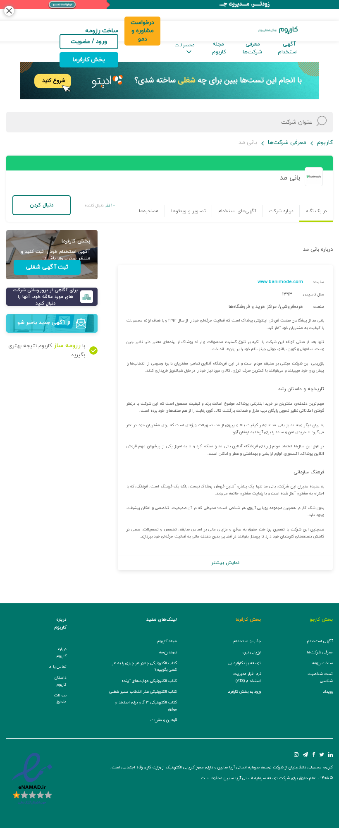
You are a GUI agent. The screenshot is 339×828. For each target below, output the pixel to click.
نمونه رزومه (168, 652)
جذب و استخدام (247, 641)
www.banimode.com (280, 281)
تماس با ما (57, 667)
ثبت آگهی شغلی (47, 267)
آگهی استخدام (288, 48)
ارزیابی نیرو (252, 652)
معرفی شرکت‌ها (252, 48)
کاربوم (325, 142)
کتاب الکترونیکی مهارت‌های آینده (149, 681)
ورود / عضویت (89, 42)
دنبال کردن (41, 205)
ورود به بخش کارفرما (244, 691)
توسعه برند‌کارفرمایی (244, 663)
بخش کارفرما (89, 60)
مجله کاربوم (219, 48)
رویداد (328, 691)
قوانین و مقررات (163, 720)
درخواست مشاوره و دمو (142, 31)
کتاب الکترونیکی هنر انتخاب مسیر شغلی (143, 691)
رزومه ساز (67, 345)
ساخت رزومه (322, 663)
